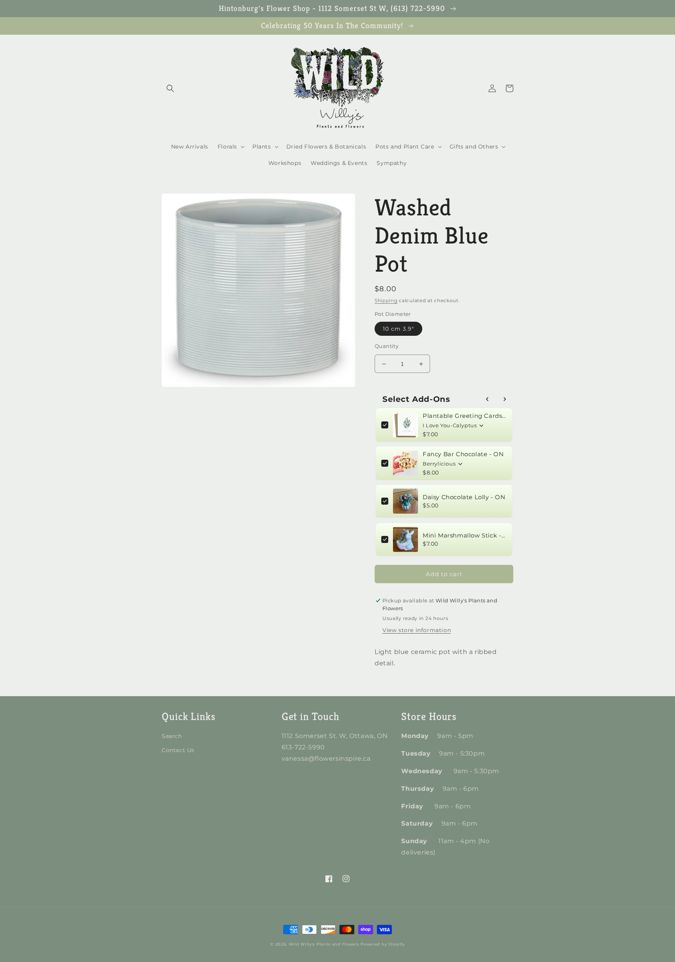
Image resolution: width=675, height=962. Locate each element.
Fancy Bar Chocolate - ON (463, 454)
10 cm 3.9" (398, 328)
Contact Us (178, 750)
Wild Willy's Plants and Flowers (324, 944)
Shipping (386, 300)
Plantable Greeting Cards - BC (465, 415)
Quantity (386, 346)
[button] (170, 88)
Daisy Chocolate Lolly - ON (464, 497)
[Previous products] (487, 399)
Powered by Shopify (383, 944)
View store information (416, 630)
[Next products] (504, 399)
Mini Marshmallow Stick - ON (465, 535)
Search (172, 736)
